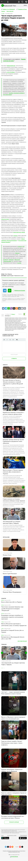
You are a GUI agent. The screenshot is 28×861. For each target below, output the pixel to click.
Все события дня (22, 641)
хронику (15, 235)
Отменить (14, 358)
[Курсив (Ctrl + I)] (7, 339)
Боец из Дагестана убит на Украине (11, 602)
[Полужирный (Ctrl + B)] (4, 339)
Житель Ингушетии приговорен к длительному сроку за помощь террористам (13, 624)
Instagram (11, 259)
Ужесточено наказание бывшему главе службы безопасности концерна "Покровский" (12, 608)
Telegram (17, 253)
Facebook (5, 259)
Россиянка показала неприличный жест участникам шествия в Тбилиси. (12, 817)
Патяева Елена (7, 555)
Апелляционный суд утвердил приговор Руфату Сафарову (11, 522)
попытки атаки (5, 219)
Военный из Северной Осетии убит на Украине (12, 631)
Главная (3, 11)
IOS (23, 246)
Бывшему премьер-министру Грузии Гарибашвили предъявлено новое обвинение (13, 441)
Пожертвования (23, 835)
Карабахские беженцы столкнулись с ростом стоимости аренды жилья (13, 413)
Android (20, 246)
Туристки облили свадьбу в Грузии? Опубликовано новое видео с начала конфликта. (11, 743)
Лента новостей (10, 11)
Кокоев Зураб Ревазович (10, 573)
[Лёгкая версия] (7, 1)
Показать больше (14, 822)
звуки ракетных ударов (19, 232)
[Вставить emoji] (16, 339)
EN (4, 1)
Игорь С (13, 314)
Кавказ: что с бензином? (9, 9)
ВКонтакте (17, 259)
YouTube (19, 263)
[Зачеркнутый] (13, 339)
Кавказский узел (11, 65)
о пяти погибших (10, 72)
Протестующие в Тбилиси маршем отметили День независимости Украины (13, 471)
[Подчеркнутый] (10, 339)
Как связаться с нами (11, 835)
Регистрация (14, 354)
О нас (2, 835)
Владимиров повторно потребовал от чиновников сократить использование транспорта (12, 617)
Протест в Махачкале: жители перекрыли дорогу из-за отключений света (13, 718)
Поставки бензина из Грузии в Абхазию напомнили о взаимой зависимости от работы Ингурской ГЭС (13, 382)
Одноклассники (7, 261)
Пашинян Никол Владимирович (12, 592)
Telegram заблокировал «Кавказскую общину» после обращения (11, 770)
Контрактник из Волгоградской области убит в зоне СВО (12, 638)
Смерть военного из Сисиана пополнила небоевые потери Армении (14, 500)
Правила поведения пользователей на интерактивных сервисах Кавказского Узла (14, 851)
